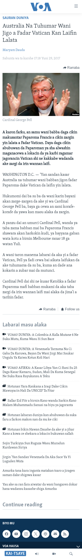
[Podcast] (45, 534)
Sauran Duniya (16, 18)
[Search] (71, 554)
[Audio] (36, 554)
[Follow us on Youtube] (16, 534)
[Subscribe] (55, 534)
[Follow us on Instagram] (26, 534)
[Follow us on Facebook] (7, 534)
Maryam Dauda (14, 50)
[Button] (71, 67)
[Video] (54, 554)
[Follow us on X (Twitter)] (36, 534)
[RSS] (65, 534)
